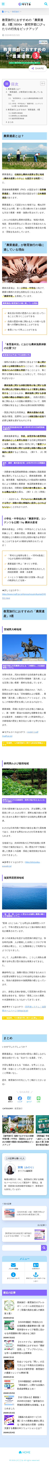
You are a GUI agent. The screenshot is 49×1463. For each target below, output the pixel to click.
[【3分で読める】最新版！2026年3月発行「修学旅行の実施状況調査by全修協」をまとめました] (9, 1400)
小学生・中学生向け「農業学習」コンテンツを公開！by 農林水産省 (27, 105)
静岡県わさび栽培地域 (19, 116)
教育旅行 (18, 1108)
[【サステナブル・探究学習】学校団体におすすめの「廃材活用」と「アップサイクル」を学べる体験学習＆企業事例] (9, 1345)
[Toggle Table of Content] (41, 83)
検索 (44, 1248)
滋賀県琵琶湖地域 (17, 118)
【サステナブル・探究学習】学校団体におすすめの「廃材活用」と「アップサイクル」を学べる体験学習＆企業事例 (24, 1347)
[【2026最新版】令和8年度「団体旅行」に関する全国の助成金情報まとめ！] (9, 1384)
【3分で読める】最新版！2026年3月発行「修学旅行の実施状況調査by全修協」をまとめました (24, 1403)
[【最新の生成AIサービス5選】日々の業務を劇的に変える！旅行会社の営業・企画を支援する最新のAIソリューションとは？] (9, 1420)
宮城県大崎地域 (16, 113)
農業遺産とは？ (14, 89)
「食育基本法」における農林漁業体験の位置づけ (27, 99)
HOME (26, 1452)
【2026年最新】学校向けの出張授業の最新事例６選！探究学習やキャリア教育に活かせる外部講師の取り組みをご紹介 (24, 1327)
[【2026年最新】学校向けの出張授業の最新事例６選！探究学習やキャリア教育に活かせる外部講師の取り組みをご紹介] (9, 1325)
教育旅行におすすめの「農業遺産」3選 (24, 110)
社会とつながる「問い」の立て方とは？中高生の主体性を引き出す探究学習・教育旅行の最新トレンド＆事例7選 (24, 1367)
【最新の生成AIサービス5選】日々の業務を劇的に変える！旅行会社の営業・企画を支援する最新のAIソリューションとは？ (24, 1422)
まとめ (10, 122)
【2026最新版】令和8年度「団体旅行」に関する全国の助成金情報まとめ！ (30, 1385)
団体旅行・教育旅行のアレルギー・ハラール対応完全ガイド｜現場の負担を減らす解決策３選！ (24, 1308)
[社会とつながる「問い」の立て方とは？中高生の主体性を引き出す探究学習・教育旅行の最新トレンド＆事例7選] (9, 1365)
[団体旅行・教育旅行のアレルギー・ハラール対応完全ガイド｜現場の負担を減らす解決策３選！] (9, 1305)
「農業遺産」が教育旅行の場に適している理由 (25, 93)
